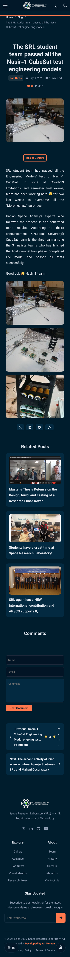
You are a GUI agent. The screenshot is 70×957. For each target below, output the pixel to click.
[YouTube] (46, 828)
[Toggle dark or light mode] (56, 5)
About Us (52, 873)
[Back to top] (61, 947)
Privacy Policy (23, 950)
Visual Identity (18, 873)
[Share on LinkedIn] (29, 427)
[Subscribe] (61, 918)
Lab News (16, 78)
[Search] (65, 5)
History (52, 858)
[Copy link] (49, 427)
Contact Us (52, 880)
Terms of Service (45, 950)
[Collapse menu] (5, 5)
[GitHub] (38, 828)
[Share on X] (20, 427)
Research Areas (18, 880)
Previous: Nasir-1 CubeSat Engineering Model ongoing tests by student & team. (37, 736)
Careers (52, 865)
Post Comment (19, 707)
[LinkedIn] (31, 828)
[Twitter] (24, 828)
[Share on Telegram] (39, 427)
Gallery (18, 851)
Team (52, 851)
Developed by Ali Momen (40, 943)
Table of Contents (35, 157)
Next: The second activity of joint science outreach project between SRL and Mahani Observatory (32, 764)
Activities (18, 858)
